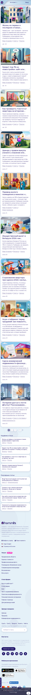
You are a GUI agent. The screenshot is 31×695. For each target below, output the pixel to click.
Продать (14, 623)
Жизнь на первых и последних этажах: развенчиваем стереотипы (11, 26)
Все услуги (5, 573)
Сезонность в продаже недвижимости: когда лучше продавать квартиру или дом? (14, 505)
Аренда (21, 293)
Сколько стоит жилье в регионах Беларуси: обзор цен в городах (12, 488)
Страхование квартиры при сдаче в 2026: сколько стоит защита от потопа (14, 279)
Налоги (22, 251)
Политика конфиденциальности (12, 594)
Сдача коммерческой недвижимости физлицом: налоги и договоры (14, 362)
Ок (28, 693)
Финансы (16, 82)
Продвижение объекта (9, 557)
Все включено (6, 570)
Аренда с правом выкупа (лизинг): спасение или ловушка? (14, 151)
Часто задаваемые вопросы (10, 591)
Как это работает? (7, 583)
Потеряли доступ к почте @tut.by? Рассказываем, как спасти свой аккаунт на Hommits (14, 404)
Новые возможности (8, 420)
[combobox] (14, 630)
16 (19, 430)
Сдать (3, 623)
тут (16, 692)
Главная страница (7, 600)
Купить (20, 623)
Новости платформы (19, 418)
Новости (4, 482)
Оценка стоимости (7, 559)
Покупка (21, 41)
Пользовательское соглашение (11, 597)
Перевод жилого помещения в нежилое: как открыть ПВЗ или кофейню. (15, 193)
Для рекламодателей (8, 602)
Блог (3, 589)
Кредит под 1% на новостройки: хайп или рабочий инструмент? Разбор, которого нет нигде (13, 68)
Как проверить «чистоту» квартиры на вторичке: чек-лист (14, 110)
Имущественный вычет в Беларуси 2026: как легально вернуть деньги (14, 237)
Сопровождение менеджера (10, 567)
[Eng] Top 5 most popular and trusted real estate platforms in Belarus (14, 479)
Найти (26, 623)
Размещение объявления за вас (11, 565)
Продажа (22, 335)
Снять (8, 623)
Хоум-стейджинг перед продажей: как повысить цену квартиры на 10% (14, 320)
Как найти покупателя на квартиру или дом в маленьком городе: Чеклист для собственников (14, 497)
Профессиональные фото (9, 562)
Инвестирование (7, 210)
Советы (15, 41)
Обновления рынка (13, 482)
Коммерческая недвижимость (11, 618)
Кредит (22, 82)
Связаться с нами (8, 649)
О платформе (6, 586)
